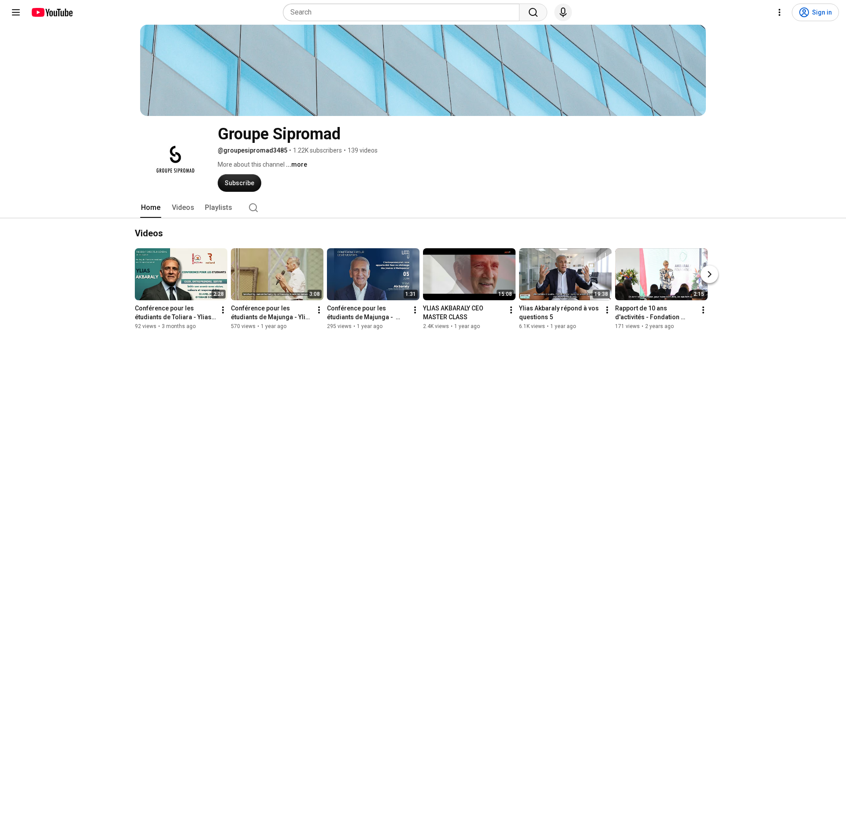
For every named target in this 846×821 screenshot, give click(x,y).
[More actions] (223, 310)
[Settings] (779, 12)
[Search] (533, 12)
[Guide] (16, 12)
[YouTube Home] (52, 12)
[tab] (150, 207)
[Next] (709, 274)
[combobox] (403, 12)
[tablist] (423, 207)
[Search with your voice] (563, 12)
